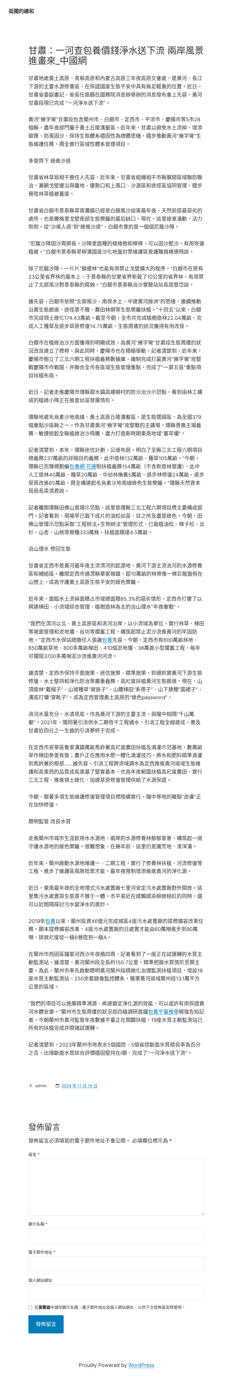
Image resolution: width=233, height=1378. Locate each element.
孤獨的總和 (21, 11)
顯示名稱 (37, 1224)
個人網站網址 (40, 1280)
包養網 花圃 (82, 466)
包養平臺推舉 (163, 1012)
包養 (107, 640)
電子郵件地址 (41, 1252)
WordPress (141, 1365)
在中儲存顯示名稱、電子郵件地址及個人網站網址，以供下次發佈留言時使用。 (110, 1307)
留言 (33, 1154)
